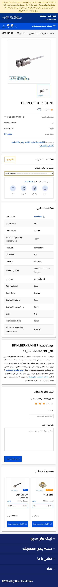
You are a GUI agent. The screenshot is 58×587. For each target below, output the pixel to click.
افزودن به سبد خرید (41, 524)
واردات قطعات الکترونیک (38, 377)
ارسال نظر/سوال (13, 459)
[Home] (12, 17)
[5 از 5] (52, 403)
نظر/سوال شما (48, 425)
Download (38, 217)
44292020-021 (29, 182)
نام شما (51, 411)
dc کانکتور (15, 142)
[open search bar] (15, 27)
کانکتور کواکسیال (47, 145)
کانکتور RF (21, 33)
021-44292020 (51, 19)
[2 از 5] (40, 403)
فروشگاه (42, 33)
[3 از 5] (44, 403)
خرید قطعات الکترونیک (15, 370)
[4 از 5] (48, 403)
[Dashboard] (3, 27)
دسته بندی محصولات (42, 26)
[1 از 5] (36, 403)
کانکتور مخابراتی (38, 142)
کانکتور (32, 33)
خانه (52, 33)
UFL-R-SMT (48, 495)
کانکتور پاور (25, 142)
